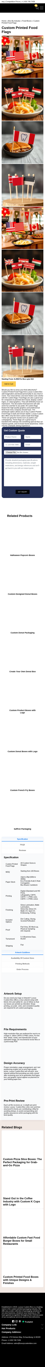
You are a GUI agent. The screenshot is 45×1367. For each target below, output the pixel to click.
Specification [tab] (22, 839)
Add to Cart (8, 384)
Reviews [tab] (22, 850)
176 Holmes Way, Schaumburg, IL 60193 (24, 1337)
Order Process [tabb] (22, 969)
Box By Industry (14, 21)
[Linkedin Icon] (20, 1321)
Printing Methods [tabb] (22, 964)
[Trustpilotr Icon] (27, 1321)
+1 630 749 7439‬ (14, 1340)
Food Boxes (27, 21)
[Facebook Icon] (13, 1321)
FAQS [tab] (22, 845)
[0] (33, 8)
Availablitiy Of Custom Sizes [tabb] (22, 958)
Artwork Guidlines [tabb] (22, 952)
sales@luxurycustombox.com (25, 1343)
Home (4, 21)
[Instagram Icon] (16, 1321)
